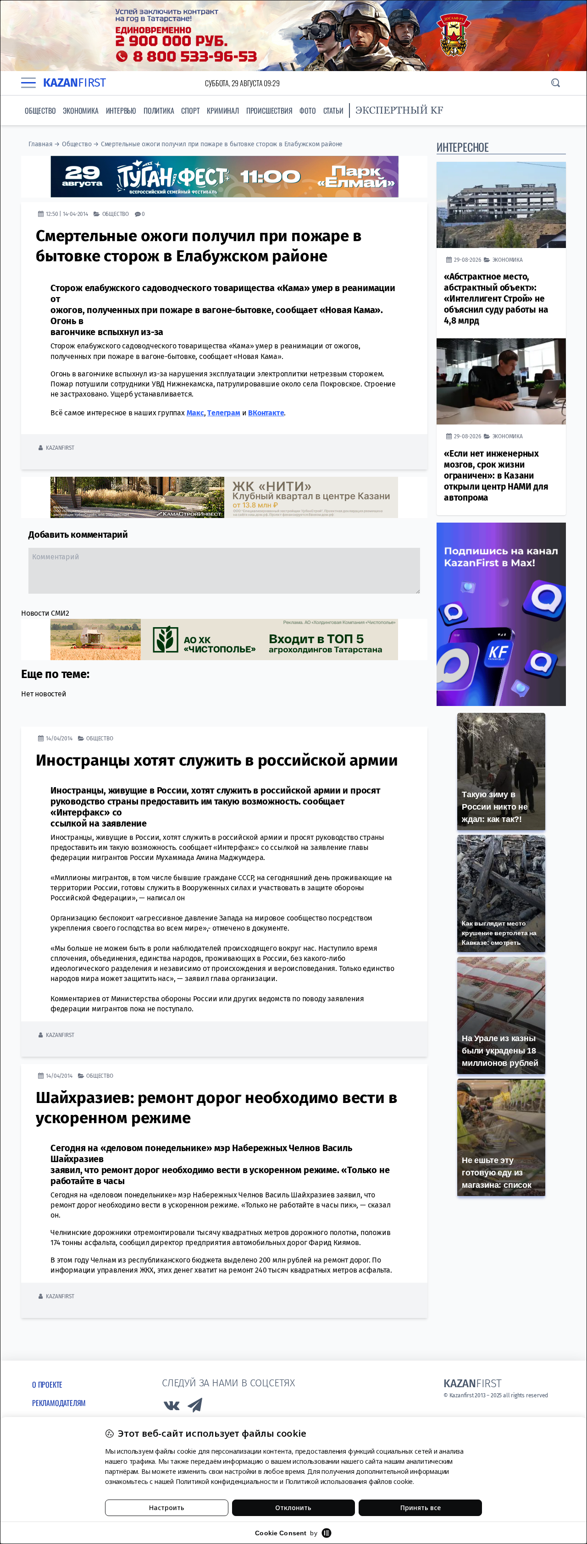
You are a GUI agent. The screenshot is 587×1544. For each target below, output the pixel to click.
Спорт (190, 110)
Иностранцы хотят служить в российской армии (217, 760)
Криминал (222, 110)
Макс (195, 412)
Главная (40, 144)
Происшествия (269, 110)
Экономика (80, 110)
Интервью (121, 110)
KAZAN (74, 83)
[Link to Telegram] (195, 1407)
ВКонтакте (266, 412)
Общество (40, 110)
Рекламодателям (59, 1402)
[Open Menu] (28, 83)
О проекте (47, 1384)
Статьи (333, 110)
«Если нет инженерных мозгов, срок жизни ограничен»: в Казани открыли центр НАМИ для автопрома (496, 475)
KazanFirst (60, 447)
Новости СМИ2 (45, 613)
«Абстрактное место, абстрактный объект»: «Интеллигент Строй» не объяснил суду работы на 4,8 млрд (496, 298)
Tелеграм (223, 412)
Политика (159, 110)
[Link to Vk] (171, 1407)
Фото (307, 110)
